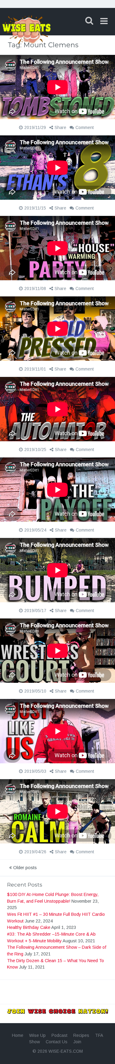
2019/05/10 (35, 691)
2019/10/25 (35, 449)
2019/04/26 (35, 851)
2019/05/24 (35, 530)
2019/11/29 (35, 127)
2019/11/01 (35, 369)
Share (60, 127)
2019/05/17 (35, 610)
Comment (84, 127)
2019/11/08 (35, 288)
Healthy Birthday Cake (28, 927)
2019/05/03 (35, 771)
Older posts (24, 867)
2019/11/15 (35, 208)
